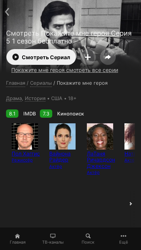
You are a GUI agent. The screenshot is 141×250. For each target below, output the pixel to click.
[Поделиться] (108, 57)
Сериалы (41, 83)
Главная (18, 242)
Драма (14, 98)
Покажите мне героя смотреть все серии (64, 70)
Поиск (88, 242)
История (35, 98)
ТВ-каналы (53, 242)
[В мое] (88, 57)
